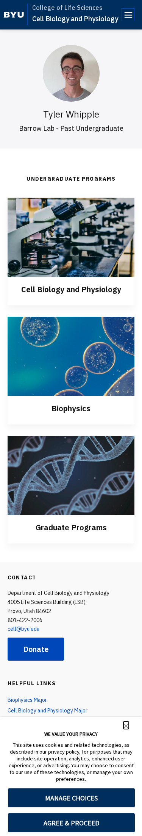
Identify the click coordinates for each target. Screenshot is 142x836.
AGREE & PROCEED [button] (71, 823)
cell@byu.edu (23, 628)
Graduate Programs (71, 527)
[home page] (13, 15)
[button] (126, 725)
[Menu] (128, 14)
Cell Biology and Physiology (75, 18)
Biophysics (71, 408)
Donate (35, 649)
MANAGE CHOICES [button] (71, 798)
